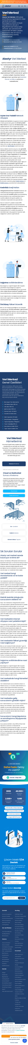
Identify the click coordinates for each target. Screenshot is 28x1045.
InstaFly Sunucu (5, 965)
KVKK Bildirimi (18, 977)
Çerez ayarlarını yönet (14, 1039)
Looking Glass (5, 924)
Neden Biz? (17, 969)
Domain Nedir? (5, 981)
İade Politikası (18, 983)
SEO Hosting (18, 933)
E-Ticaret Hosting (19, 918)
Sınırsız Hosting (18, 920)
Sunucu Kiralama (6, 942)
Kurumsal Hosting (19, 926)
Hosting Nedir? (5, 979)
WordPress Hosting (19, 928)
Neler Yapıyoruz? (19, 954)
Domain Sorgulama (6, 914)
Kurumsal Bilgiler (19, 967)
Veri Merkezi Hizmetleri (7, 947)
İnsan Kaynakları (19, 973)
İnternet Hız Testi (6, 922)
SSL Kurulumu (5, 935)
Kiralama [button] (14, 464)
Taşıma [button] (14, 539)
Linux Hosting (18, 947)
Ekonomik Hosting (19, 924)
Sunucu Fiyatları (6, 945)
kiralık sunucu (4, 183)
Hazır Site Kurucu (19, 943)
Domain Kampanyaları (7, 918)
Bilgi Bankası (5, 976)
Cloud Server (14, 491)
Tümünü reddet (14, 1042)
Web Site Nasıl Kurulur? (7, 991)
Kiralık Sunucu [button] (5, 955)
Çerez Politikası (18, 981)
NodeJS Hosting (18, 945)
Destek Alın (4, 974)
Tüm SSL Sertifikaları (6, 931)
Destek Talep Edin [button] (15, 777)
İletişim (3, 972)
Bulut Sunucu (5, 953)
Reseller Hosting (19, 931)
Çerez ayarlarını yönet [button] (20, 979)
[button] (25, 6)
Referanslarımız (18, 971)
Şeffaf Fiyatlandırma (19, 985)
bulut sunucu (20, 181)
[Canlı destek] (25, 1040)
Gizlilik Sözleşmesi (19, 975)
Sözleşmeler (18, 987)
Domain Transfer (6, 916)
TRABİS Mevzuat (18, 1010)
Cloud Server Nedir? (7, 985)
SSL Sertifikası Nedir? (7, 983)
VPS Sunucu (5, 957)
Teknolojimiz (18, 956)
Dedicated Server (14, 495)
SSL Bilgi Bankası (6, 933)
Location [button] (14, 526)
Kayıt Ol (21, 898)
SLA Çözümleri (5, 959)
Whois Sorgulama (6, 920)
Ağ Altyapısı (11, 146)
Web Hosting (18, 922)
